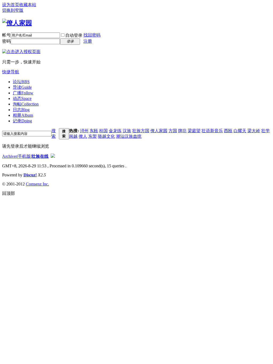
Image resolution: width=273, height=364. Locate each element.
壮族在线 (40, 156)
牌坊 (182, 130)
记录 (22, 121)
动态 (22, 98)
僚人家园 (158, 130)
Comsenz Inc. (37, 184)
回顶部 (8, 193)
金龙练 (115, 130)
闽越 (73, 136)
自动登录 (73, 35)
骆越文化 (106, 136)
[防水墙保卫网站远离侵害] (53, 156)
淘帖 (26, 104)
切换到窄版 (12, 10)
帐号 (6, 35)
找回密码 (92, 35)
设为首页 (10, 4)
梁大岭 (253, 130)
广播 (23, 93)
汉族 (127, 130)
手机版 (24, 156)
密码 (6, 41)
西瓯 (228, 130)
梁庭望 (194, 130)
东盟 (92, 136)
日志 (21, 109)
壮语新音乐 (212, 130)
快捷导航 (10, 72)
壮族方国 (140, 130)
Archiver (9, 156)
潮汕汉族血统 (129, 136)
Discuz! (30, 175)
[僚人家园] (17, 22)
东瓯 (94, 130)
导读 (22, 87)
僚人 (83, 136)
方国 (172, 130)
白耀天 (240, 130)
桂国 (103, 130)
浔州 (84, 130)
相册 (23, 115)
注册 (87, 41)
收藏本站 (27, 4)
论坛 (21, 81)
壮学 (265, 130)
